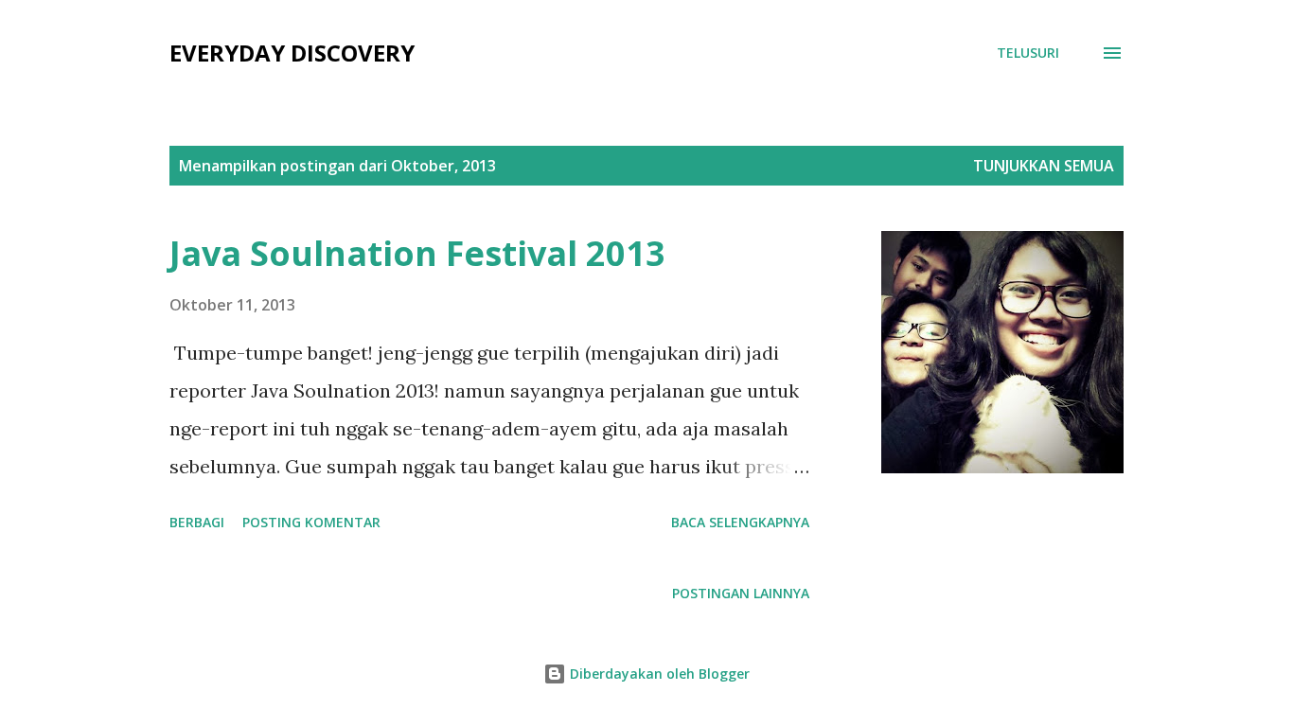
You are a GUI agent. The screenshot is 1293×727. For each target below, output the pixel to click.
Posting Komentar (311, 522)
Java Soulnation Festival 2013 (417, 253)
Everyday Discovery (292, 52)
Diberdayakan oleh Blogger (658, 674)
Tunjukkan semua (1043, 165)
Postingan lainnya (740, 593)
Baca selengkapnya (740, 522)
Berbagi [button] (196, 522)
